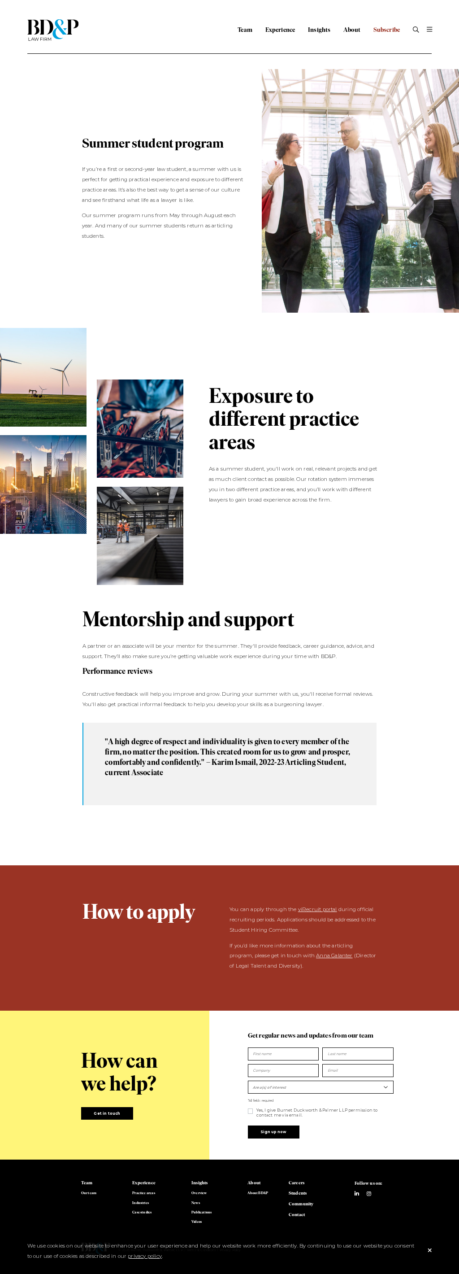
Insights (319, 29)
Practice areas (143, 1193)
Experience (280, 29)
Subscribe (386, 29)
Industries (140, 1202)
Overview (199, 1193)
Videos (196, 1221)
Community (301, 1204)
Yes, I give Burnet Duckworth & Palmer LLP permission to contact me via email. (316, 1112)
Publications (201, 1212)
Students (298, 1193)
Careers (296, 1183)
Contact (297, 1214)
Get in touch (107, 1113)
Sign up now (273, 1132)
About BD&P (257, 1193)
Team (245, 29)
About (351, 29)
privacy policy (145, 1256)
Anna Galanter (334, 955)
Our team (88, 1193)
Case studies (142, 1212)
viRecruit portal (317, 909)
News (195, 1202)
